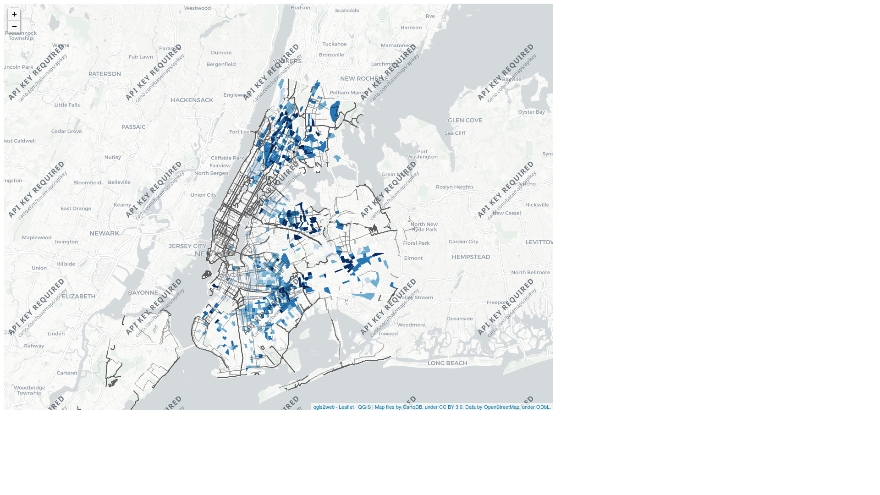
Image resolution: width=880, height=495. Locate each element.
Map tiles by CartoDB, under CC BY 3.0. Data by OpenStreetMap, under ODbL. (463, 406)
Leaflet (346, 406)
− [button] (14, 26)
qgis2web (324, 406)
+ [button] (14, 14)
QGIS (364, 406)
